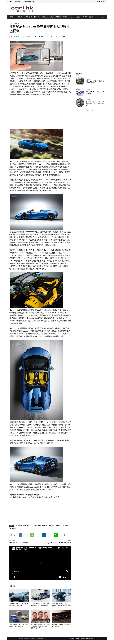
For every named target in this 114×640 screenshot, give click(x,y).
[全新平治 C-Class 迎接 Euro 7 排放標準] (80, 92)
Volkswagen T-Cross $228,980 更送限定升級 (57, 543)
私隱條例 (82, 638)
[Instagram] (97, 1)
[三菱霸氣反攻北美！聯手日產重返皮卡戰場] (61, 616)
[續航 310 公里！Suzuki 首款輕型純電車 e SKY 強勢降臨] (19, 616)
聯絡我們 (91, 638)
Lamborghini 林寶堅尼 (40, 526)
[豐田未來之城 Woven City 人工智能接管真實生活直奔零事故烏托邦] (80, 102)
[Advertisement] (90, 59)
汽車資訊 (65, 526)
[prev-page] (10, 632)
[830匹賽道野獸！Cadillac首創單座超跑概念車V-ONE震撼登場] (40, 595)
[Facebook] (95, 1)
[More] (64, 36)
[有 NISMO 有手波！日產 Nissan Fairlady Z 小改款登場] (19, 595)
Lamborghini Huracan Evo (23, 526)
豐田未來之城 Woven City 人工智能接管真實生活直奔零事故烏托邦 (95, 103)
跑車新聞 (12, 528)
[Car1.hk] (22, 9)
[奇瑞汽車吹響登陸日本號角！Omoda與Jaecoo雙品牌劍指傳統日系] (61, 595)
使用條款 (86, 638)
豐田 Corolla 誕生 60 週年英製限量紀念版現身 (95, 82)
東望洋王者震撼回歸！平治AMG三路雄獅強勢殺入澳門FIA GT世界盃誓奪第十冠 (40, 626)
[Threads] (101, 1)
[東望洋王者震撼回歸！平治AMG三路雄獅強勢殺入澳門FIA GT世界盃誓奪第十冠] (40, 616)
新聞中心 (58, 526)
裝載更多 (89, 110)
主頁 (10, 23)
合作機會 (72, 638)
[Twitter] (103, 1)
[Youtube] (99, 1)
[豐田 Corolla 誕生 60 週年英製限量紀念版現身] (80, 81)
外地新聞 (16, 23)
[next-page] (13, 632)
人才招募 (77, 638)
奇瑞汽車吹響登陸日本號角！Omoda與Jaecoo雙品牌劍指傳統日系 (61, 605)
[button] (102, 17)
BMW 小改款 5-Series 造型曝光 (18, 543)
